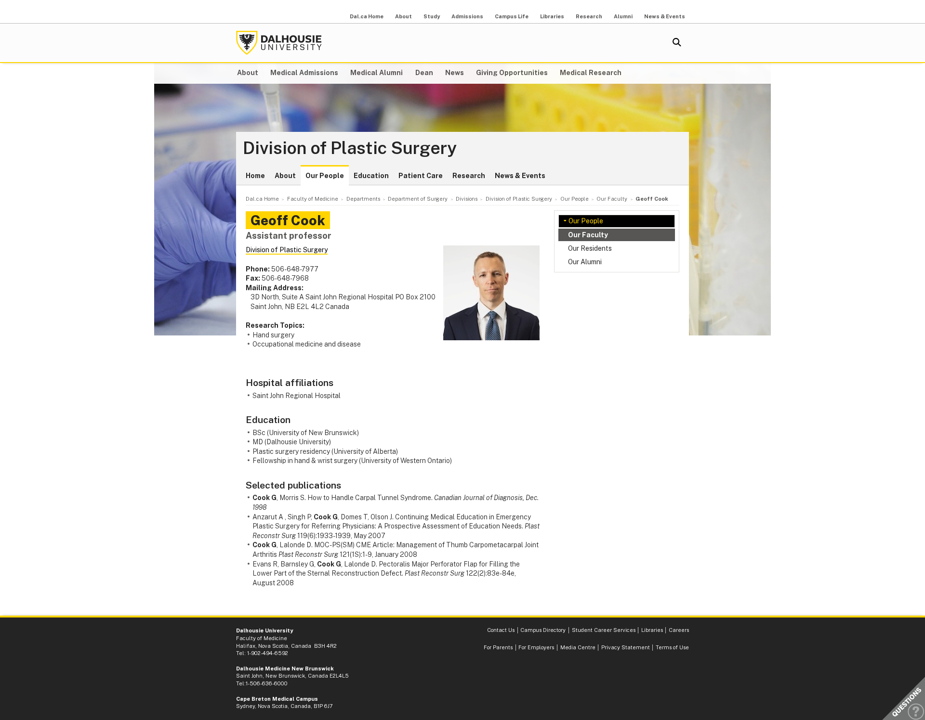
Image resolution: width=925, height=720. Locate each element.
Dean (424, 73)
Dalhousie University (279, 43)
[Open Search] (677, 43)
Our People (324, 176)
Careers (679, 630)
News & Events (664, 16)
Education (371, 176)
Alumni (623, 16)
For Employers (536, 647)
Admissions (467, 16)
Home (255, 176)
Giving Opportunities (512, 73)
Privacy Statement (625, 647)
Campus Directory (543, 630)
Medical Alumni (376, 73)
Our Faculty (588, 235)
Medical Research (590, 73)
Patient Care (420, 176)
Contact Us (501, 630)
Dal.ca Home (366, 16)
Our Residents (590, 248)
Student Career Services (603, 630)
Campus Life (512, 16)
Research (589, 16)
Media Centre (577, 647)
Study (431, 16)
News (454, 73)
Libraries (552, 16)
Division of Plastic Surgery (350, 148)
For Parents (498, 647)
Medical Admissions (304, 73)
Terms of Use (672, 647)
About (403, 16)
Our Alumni (585, 262)
